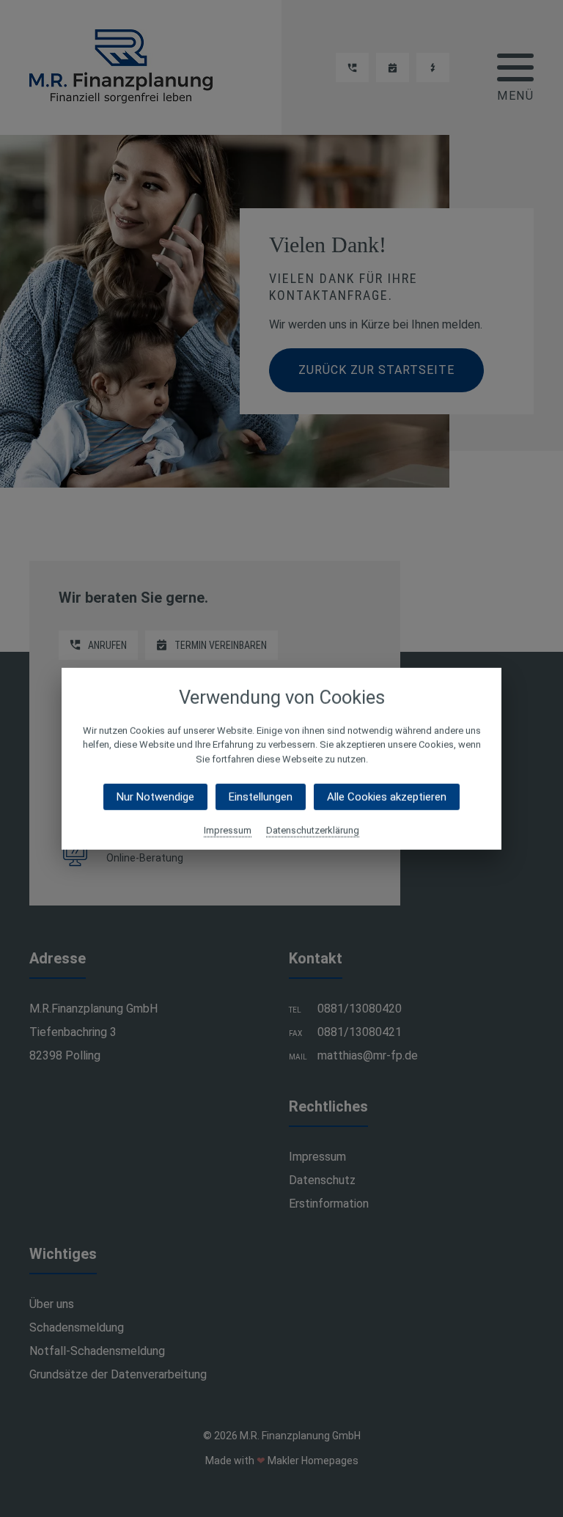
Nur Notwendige (155, 797)
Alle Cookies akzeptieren (386, 797)
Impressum (227, 830)
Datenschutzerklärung (312, 830)
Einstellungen (260, 797)
